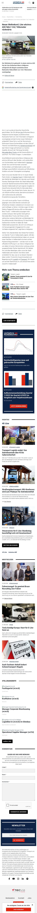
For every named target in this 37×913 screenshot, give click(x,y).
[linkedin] (23, 878)
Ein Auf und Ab (8, 400)
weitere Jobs (7, 741)
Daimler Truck (17, 177)
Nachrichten (10, 17)
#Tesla (11, 624)
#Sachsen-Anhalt (14, 661)
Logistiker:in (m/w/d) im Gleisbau (16, 722)
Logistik (15, 259)
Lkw (21, 132)
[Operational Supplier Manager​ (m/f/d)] (12, 730)
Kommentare (9, 82)
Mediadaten (10, 898)
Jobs (29, 898)
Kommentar (5, 781)
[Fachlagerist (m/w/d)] (8, 686)
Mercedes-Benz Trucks (9, 152)
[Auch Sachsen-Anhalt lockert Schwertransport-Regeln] (18, 649)
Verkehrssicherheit (26, 146)
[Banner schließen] (32, 904)
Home (3, 17)
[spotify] (27, 878)
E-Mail (4, 767)
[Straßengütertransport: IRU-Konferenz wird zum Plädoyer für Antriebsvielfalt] (18, 474)
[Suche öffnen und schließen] (29, 2)
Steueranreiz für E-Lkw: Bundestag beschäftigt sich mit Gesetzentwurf (16, 532)
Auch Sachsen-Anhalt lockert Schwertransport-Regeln (14, 666)
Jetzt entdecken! (18, 909)
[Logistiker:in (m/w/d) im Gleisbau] (11, 719)
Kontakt (21, 898)
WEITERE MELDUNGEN (10, 545)
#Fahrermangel (13, 583)
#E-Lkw (5, 423)
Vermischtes (18, 17)
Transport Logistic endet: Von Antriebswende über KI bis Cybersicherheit (14, 452)
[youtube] (13, 878)
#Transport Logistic (14, 447)
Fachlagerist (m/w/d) (11, 688)
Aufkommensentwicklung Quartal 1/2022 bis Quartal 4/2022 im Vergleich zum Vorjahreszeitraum (18, 395)
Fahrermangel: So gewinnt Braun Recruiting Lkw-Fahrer (16, 587)
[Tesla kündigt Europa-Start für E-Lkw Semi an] (18, 612)
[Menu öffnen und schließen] (3, 2)
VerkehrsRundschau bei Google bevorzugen (18, 87)
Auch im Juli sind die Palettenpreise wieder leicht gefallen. (17, 366)
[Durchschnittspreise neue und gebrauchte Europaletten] (18, 346)
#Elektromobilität (14, 486)
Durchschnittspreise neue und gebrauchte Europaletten (16, 361)
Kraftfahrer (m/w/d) (10, 699)
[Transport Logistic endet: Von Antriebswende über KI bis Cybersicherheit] (18, 435)
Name (3, 774)
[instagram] (18, 878)
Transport (24, 259)
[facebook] (9, 878)
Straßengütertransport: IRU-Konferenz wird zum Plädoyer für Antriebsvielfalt (18, 490)
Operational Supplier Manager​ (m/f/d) (18, 732)
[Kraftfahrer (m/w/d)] (8, 696)
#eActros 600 (12, 552)
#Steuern (11, 527)
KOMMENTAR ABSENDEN (18, 812)
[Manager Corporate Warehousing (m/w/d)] (14, 707)
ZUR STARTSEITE (9, 321)
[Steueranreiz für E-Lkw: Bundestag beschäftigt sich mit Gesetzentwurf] (18, 516)
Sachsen (29, 162)
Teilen (20, 82)
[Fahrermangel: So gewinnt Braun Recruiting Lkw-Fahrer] (18, 571)
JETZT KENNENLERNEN (18, 406)
